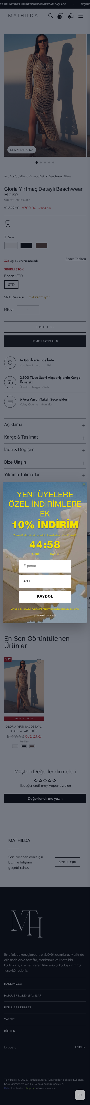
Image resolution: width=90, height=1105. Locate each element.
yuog (45, 615)
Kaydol (45, 597)
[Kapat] (84, 484)
